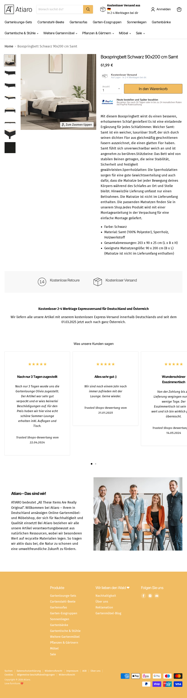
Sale (139, 33)
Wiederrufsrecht (53, 670)
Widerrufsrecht (67, 674)
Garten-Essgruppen (107, 22)
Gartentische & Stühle (20, 33)
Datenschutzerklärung (29, 670)
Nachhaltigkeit (106, 595)
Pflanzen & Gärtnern (97, 33)
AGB (84, 670)
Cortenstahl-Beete (50, 22)
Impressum (72, 670)
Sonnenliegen (136, 22)
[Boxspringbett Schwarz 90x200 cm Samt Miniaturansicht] (10, 60)
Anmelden (164, 9)
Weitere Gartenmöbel (59, 33)
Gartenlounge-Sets (18, 22)
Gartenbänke (161, 22)
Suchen (9, 670)
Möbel (124, 33)
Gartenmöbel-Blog (108, 613)
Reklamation (104, 607)
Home (9, 46)
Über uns (102, 601)
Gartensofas (78, 22)
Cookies (9, 674)
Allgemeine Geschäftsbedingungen (36, 674)
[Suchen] (88, 9)
